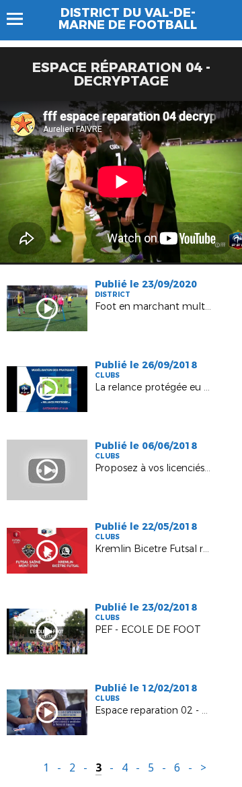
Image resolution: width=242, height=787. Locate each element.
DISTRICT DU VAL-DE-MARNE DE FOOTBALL (127, 18)
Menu (21, 19)
